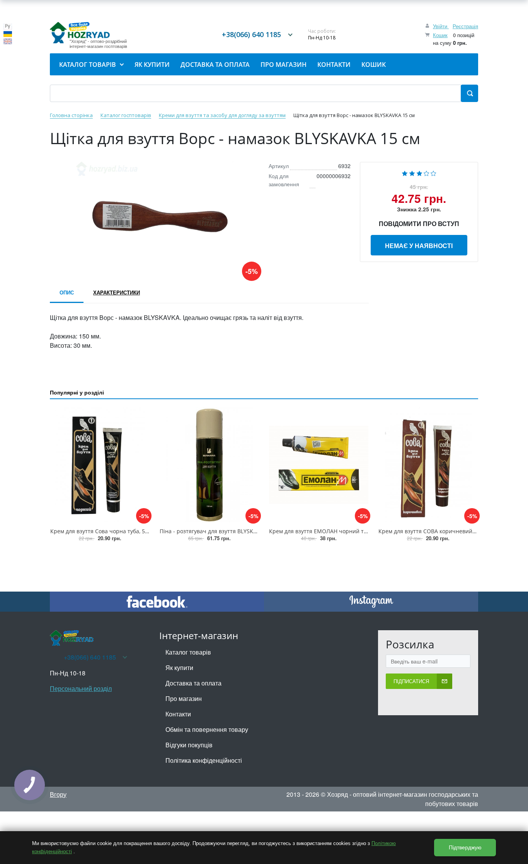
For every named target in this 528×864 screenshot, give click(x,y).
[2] (412, 172)
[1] (405, 172)
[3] (419, 172)
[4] (426, 172)
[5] (433, 172)
